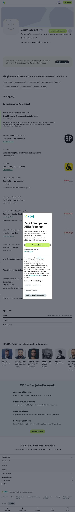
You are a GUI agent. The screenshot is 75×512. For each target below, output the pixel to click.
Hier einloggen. (28, 251)
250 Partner (40, 258)
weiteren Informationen (35, 275)
